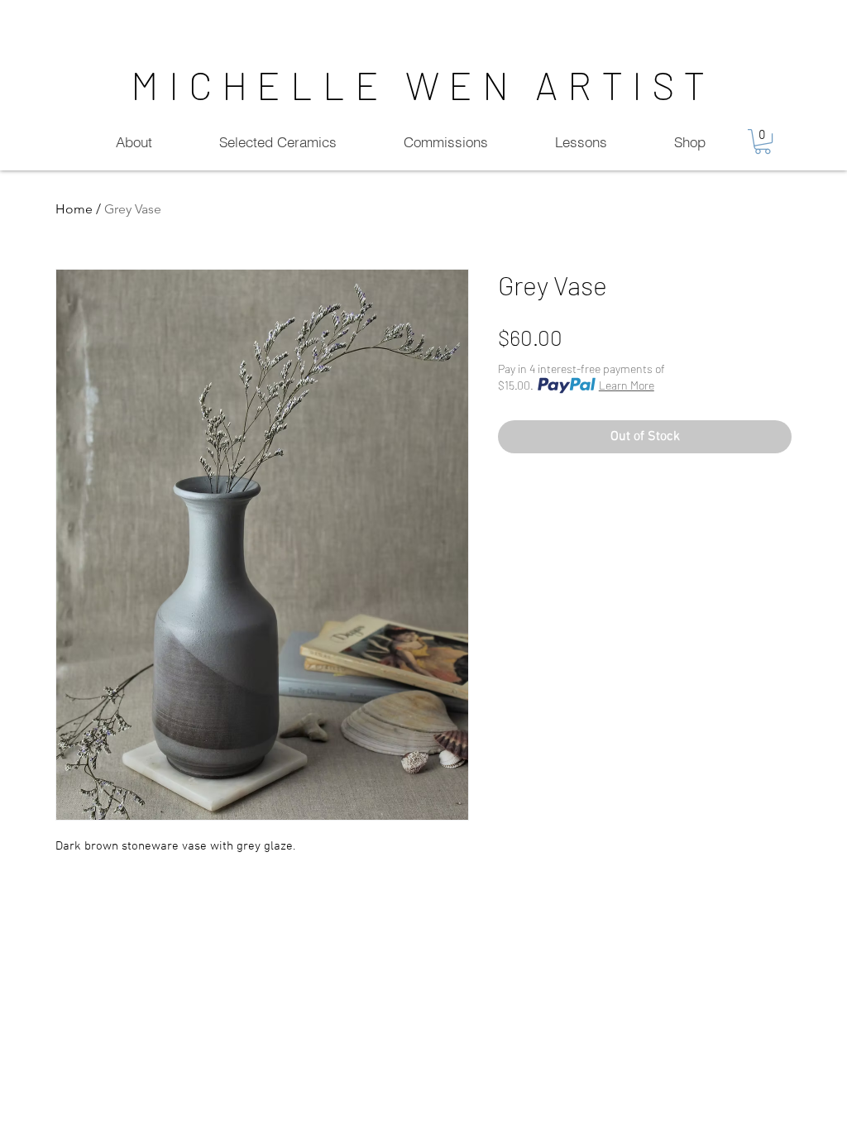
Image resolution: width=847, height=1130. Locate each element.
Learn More (626, 385)
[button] (763, 141)
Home (74, 209)
